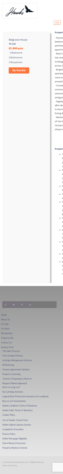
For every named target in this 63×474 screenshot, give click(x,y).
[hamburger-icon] (57, 22)
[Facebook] (5, 304)
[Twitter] (13, 304)
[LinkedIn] (30, 304)
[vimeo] (22, 304)
